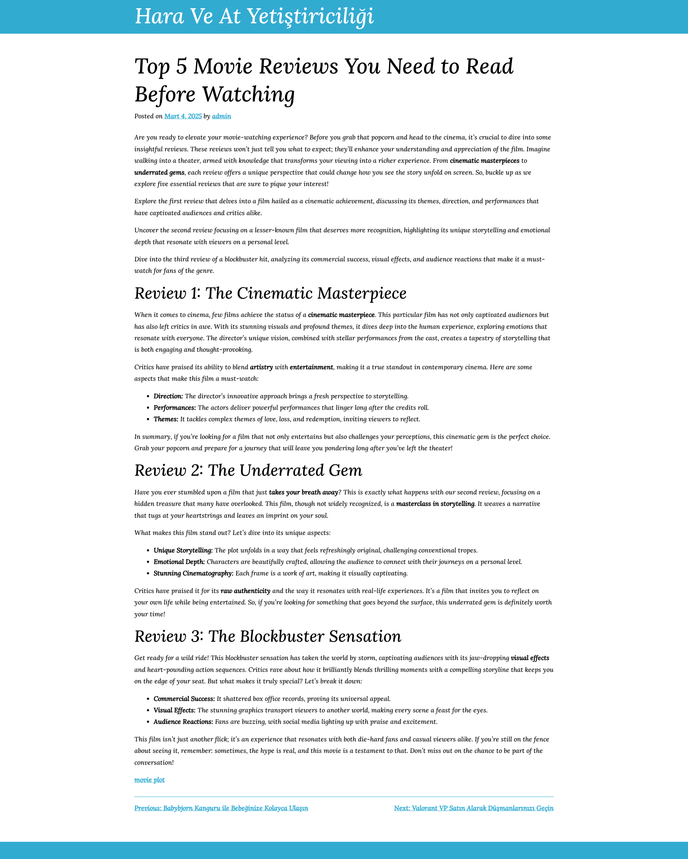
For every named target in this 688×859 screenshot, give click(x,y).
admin (221, 116)
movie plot (149, 779)
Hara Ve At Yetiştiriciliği (254, 15)
